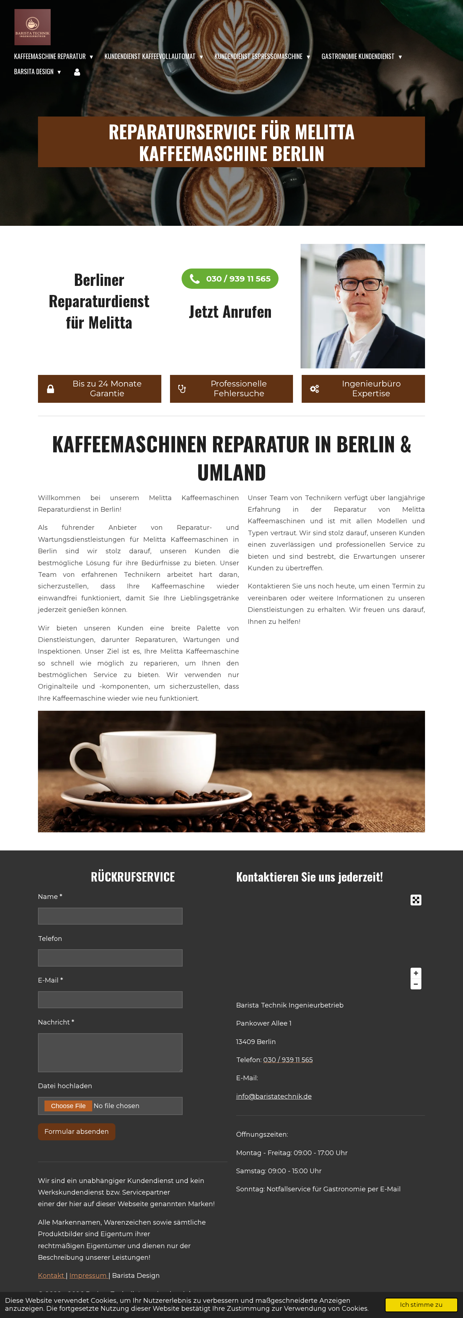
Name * (50, 897)
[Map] (330, 942)
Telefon (50, 939)
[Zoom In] (416, 973)
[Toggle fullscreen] (416, 900)
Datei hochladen (65, 1086)
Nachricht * (56, 1022)
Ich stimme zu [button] (421, 1304)
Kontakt (52, 1276)
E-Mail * (50, 980)
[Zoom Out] (416, 984)
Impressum (89, 1276)
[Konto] (76, 71)
